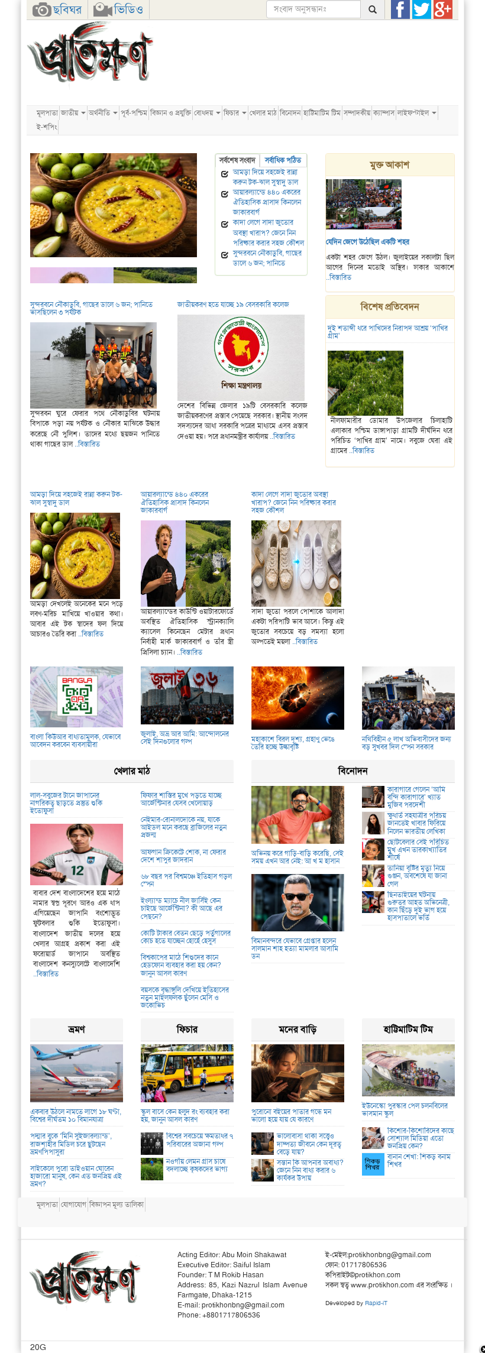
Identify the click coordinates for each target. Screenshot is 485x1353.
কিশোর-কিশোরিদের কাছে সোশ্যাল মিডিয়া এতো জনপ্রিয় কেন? (420, 1138)
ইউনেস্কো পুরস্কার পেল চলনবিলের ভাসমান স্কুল (405, 1109)
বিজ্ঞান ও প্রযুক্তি (170, 113)
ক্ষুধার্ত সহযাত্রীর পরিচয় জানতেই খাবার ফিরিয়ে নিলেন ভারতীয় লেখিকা (416, 823)
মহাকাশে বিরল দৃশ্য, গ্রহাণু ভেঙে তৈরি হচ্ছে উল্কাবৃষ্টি (293, 743)
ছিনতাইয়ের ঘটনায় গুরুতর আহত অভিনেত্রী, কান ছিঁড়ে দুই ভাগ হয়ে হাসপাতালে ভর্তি (418, 906)
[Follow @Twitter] (421, 9)
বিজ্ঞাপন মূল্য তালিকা (116, 1204)
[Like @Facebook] (400, 9)
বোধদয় (204, 113)
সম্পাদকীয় (357, 113)
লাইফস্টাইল (414, 113)
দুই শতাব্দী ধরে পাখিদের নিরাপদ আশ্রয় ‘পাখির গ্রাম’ (388, 332)
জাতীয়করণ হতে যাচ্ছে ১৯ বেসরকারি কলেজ (233, 304)
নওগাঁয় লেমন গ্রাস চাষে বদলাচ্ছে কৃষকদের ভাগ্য (197, 1165)
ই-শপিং (47, 127)
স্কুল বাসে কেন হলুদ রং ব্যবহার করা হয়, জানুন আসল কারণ (185, 1115)
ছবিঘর (67, 9)
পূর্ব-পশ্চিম (134, 113)
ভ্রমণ (77, 1029)
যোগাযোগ (73, 1204)
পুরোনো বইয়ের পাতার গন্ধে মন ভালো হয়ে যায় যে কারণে (291, 1115)
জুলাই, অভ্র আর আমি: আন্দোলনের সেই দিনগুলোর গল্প (185, 737)
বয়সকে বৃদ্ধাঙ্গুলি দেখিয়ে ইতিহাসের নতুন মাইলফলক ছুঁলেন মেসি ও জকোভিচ (185, 997)
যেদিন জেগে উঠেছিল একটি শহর (367, 242)
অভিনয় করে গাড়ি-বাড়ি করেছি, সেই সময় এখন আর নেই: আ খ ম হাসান (297, 857)
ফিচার (232, 113)
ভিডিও (128, 9)
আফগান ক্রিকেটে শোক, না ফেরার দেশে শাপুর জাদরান (183, 856)
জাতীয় (70, 113)
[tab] (237, 160)
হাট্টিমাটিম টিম (322, 113)
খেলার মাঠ (263, 113)
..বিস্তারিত (338, 277)
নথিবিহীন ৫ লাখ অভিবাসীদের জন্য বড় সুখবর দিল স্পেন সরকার (406, 743)
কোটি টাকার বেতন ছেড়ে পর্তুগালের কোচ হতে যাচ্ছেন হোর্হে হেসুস (186, 937)
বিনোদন (290, 113)
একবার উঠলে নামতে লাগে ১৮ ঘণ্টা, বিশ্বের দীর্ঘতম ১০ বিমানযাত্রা (75, 1115)
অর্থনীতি (100, 113)
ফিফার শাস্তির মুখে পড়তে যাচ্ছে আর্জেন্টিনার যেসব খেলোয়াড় (181, 799)
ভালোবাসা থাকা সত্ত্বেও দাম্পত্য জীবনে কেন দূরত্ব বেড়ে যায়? (309, 1143)
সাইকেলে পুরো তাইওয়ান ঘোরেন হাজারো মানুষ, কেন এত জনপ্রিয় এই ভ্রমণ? (76, 1176)
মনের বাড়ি (297, 1029)
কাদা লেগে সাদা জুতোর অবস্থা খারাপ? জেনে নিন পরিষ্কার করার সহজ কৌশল (268, 232)
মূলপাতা (47, 113)
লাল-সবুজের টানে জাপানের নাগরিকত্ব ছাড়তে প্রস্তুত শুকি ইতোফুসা (66, 803)
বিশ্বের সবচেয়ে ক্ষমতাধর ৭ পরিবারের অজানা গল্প (199, 1139)
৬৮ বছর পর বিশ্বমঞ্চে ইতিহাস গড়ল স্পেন (186, 880)
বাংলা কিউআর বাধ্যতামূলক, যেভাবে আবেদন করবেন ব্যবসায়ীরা (75, 740)
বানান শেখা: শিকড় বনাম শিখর (419, 1160)
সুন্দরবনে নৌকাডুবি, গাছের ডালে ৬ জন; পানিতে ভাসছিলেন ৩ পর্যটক (267, 263)
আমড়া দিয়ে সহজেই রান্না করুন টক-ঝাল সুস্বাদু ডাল (95, 262)
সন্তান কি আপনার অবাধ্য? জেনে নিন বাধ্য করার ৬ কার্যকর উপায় (310, 1170)
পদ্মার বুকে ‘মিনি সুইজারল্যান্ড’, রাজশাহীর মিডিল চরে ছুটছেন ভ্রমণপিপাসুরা (71, 1143)
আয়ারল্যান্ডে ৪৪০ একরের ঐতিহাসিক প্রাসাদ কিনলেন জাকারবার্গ (267, 202)
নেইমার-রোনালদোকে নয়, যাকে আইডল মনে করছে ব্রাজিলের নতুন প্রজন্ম (184, 827)
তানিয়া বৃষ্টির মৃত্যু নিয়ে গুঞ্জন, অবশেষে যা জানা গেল (417, 875)
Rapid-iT (376, 1303)
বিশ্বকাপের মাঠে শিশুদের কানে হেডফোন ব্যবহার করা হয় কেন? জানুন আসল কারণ (181, 965)
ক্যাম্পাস (384, 113)
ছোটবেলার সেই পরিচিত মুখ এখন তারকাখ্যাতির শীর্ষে (418, 849)
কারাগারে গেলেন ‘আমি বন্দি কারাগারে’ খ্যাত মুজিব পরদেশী (416, 797)
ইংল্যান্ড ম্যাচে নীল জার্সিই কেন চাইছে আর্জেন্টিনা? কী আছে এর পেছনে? (181, 908)
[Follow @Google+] (443, 9)
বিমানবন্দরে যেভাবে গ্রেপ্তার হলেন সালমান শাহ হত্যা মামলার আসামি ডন (294, 948)
